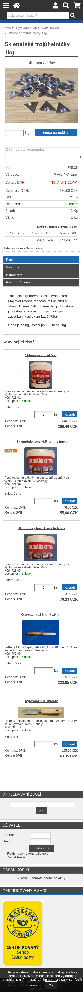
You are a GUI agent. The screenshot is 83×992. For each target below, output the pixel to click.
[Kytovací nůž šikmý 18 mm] (40, 632)
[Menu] (5, 6)
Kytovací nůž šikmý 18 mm (41, 614)
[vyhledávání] (66, 6)
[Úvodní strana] (17, 6)
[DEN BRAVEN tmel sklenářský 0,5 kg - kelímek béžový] (40, 461)
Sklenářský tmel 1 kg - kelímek (41, 528)
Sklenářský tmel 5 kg (41, 355)
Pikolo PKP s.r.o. (66, 174)
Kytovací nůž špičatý (41, 701)
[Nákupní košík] (77, 6)
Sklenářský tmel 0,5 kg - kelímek (41, 441)
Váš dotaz (13, 267)
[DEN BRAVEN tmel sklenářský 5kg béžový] (40, 375)
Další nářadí (34, 248)
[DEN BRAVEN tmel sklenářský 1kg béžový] (40, 547)
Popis (10, 259)
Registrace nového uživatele (27, 853)
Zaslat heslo (16, 857)
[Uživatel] (55, 6)
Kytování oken (13, 248)
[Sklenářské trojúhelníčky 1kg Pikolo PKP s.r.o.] (41, 95)
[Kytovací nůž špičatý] (41, 712)
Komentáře (14, 275)
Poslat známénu (18, 282)
